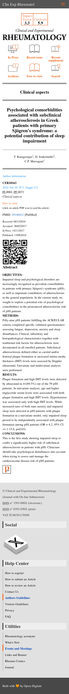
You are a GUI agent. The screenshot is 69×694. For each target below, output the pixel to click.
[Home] (34, 34)
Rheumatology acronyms (20, 636)
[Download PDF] (34, 469)
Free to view (34, 76)
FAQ (8, 616)
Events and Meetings (18, 648)
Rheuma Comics (15, 661)
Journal (9, 667)
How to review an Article (20, 585)
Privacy (9, 610)
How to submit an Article (20, 579)
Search (55, 76)
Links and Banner (16, 655)
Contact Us (12, 592)
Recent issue (35, 57)
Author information (14, 176)
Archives (13, 76)
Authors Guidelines (17, 598)
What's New (12, 642)
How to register (14, 573)
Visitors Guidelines (16, 604)
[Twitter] (16, 542)
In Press (13, 57)
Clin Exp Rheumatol (18, 4)
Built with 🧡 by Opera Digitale (22, 686)
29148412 (18, 215)
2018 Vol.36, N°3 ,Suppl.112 (20, 187)
